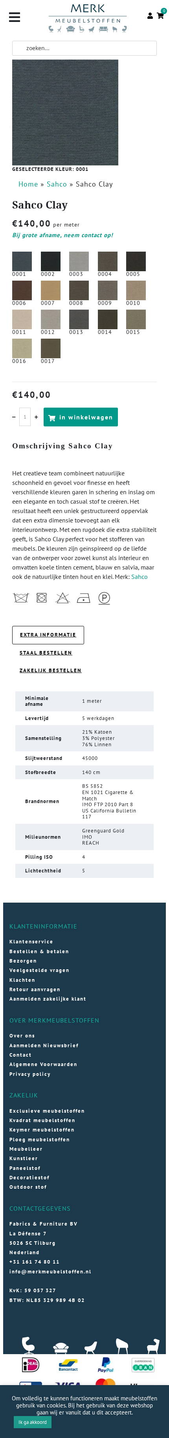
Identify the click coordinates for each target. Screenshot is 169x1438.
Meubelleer (26, 1149)
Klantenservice (31, 941)
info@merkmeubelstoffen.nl (50, 1271)
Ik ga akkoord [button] (32, 1422)
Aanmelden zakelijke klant (47, 999)
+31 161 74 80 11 (34, 1261)
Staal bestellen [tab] (46, 652)
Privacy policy (30, 1074)
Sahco (57, 184)
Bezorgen (23, 960)
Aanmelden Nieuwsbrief (44, 1045)
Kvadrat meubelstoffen (42, 1120)
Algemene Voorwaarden (43, 1064)
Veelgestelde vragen (39, 970)
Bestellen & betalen (39, 951)
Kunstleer (23, 1158)
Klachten (22, 980)
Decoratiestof (29, 1177)
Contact (20, 1055)
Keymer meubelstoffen (42, 1129)
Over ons (22, 1035)
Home (28, 184)
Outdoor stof (28, 1187)
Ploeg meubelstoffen (39, 1139)
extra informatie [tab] (48, 634)
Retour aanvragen (35, 989)
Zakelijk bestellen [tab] (51, 670)
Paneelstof (24, 1168)
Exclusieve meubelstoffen (47, 1111)
